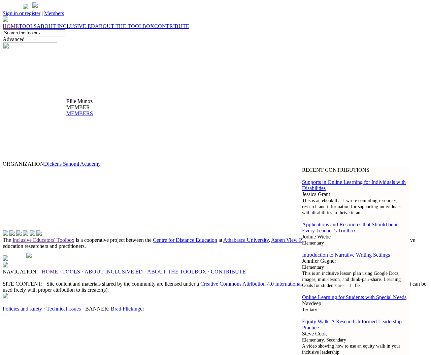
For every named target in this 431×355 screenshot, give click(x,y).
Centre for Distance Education (185, 240)
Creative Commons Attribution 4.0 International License (260, 284)
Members (54, 13)
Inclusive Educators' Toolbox (43, 240)
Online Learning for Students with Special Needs (354, 297)
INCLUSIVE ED (114, 272)
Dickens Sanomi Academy (72, 164)
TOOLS (71, 272)
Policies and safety (22, 309)
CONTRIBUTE (228, 272)
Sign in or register (21, 13)
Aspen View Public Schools (301, 240)
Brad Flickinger (127, 309)
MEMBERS (79, 113)
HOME (50, 272)
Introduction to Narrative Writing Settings (346, 255)
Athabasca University (246, 240)
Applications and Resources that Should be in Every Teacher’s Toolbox (350, 227)
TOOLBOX (176, 272)
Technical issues (63, 309)
